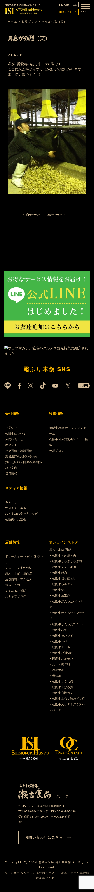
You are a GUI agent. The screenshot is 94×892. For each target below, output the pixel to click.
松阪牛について (15, 433)
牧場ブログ (56, 450)
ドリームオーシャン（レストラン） (24, 559)
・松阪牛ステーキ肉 (62, 567)
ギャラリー (12, 502)
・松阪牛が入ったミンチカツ (67, 615)
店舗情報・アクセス (18, 579)
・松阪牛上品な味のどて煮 (67, 698)
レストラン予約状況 (18, 567)
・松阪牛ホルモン (61, 584)
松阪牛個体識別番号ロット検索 (68, 442)
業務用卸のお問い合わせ (21, 456)
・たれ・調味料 (59, 664)
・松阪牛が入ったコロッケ (67, 624)
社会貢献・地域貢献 (18, 450)
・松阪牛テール (59, 647)
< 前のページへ (32, 214)
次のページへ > (56, 214)
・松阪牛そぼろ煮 (61, 687)
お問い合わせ (14, 439)
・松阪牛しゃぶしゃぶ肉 (65, 561)
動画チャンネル (15, 508)
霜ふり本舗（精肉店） (20, 573)
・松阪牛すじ (58, 590)
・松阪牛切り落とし (62, 578)
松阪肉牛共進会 (15, 519)
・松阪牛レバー (59, 641)
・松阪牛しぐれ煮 (61, 681)
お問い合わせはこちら (44, 837)
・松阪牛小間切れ (61, 652)
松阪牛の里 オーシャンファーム (67, 430)
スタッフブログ (15, 596)
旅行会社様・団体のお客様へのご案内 (24, 465)
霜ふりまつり (14, 585)
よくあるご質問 (15, 590)
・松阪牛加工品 (59, 595)
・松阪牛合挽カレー (62, 693)
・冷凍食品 (56, 670)
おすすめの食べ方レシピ (21, 513)
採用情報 (11, 473)
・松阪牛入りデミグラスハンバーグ (67, 707)
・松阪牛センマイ (61, 635)
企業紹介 (11, 427)
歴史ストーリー (15, 445)
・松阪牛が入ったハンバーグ (67, 604)
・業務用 (55, 675)
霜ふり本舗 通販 (60, 549)
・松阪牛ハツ (58, 630)
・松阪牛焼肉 (58, 572)
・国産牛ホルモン (61, 658)
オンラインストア (63, 542)
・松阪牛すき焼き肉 (62, 555)
